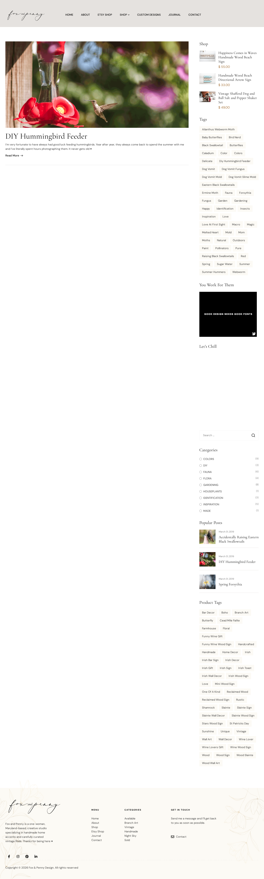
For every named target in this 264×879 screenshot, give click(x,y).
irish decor (232, 660)
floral (226, 628)
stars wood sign (212, 723)
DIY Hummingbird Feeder (46, 136)
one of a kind (211, 692)
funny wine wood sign (216, 644)
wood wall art (211, 763)
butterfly (207, 620)
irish (248, 652)
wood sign (223, 755)
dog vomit (208, 169)
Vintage (241, 731)
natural (221, 240)
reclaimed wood (237, 692)
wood (205, 755)
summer (244, 264)
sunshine (208, 731)
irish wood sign (238, 676)
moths (206, 240)
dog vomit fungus (233, 169)
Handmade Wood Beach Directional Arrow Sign (235, 77)
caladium (208, 153)
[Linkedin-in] (36, 856)
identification (225, 208)
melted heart (210, 232)
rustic (240, 700)
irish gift (207, 668)
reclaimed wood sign (215, 700)
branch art (241, 612)
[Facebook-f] (9, 856)
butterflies (236, 145)
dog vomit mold (212, 177)
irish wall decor (212, 676)
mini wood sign (225, 684)
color (224, 153)
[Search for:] (229, 435)
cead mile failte (230, 620)
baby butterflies (212, 137)
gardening (240, 201)
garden (222, 201)
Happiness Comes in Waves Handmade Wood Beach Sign (237, 57)
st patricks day (239, 723)
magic (250, 224)
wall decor (225, 739)
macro (236, 224)
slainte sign (244, 707)
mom (241, 232)
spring (206, 264)
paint (205, 248)
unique (225, 731)
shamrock (208, 707)
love (226, 216)
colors (238, 153)
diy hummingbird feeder (235, 161)
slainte (226, 707)
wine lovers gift (212, 747)
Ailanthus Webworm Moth (218, 129)
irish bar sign (210, 660)
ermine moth (210, 193)
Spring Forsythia (230, 584)
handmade (209, 652)
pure (238, 248)
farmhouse (209, 628)
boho (224, 612)
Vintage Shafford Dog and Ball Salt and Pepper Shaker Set (237, 97)
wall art (207, 739)
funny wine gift (212, 636)
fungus (206, 201)
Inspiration (209, 216)
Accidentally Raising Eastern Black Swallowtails (239, 539)
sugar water (225, 264)
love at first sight (213, 224)
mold (228, 232)
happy (206, 208)
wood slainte (245, 755)
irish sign (225, 668)
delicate (207, 161)
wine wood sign (240, 747)
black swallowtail (212, 145)
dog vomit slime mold (242, 177)
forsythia (245, 193)
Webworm (238, 272)
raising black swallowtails (218, 256)
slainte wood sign (243, 715)
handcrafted (246, 644)
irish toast (244, 668)
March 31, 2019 (226, 531)
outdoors (239, 240)
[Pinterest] (27, 856)
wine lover (246, 739)
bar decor (208, 612)
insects (245, 208)
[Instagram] (18, 856)
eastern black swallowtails (218, 185)
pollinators (222, 248)
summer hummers (214, 272)
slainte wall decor (213, 715)
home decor (230, 652)
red (243, 256)
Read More (12, 155)
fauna (228, 193)
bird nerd (235, 137)
